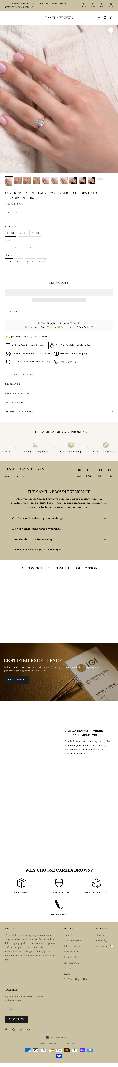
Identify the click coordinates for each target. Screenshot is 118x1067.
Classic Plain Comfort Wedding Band (21, 625)
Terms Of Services (73, 941)
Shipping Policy (72, 963)
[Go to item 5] (45, 180)
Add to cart (59, 283)
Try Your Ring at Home (76, 979)
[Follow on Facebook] (6, 1029)
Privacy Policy (71, 952)
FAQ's (67, 974)
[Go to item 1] (9, 181)
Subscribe (16, 1019)
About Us (69, 935)
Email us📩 (102, 935)
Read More (16, 680)
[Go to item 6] (55, 180)
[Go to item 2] (18, 180)
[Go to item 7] (64, 180)
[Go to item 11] (101, 178)
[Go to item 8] (73, 180)
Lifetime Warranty (73, 946)
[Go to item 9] (82, 180)
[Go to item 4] (36, 180)
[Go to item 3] (27, 180)
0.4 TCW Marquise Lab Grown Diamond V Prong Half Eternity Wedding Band (96, 627)
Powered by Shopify (69, 1043)
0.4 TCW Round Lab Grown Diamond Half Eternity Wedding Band (59, 627)
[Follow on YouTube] (28, 1029)
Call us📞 (101, 941)
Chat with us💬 (104, 946)
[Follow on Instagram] (13, 1029)
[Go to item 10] (91, 180)
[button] (59, 292)
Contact (68, 968)
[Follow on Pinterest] (21, 1029)
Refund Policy (71, 957)
